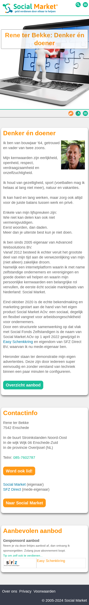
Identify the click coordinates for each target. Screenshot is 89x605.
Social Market (14, 484)
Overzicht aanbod (23, 385)
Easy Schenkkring (18, 342)
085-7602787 (24, 457)
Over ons (9, 591)
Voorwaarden (44, 591)
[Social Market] (30, 12)
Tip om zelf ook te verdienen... (23, 555)
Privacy (25, 591)
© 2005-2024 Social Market (64, 600)
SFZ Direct (12, 489)
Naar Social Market (24, 503)
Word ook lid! (19, 471)
